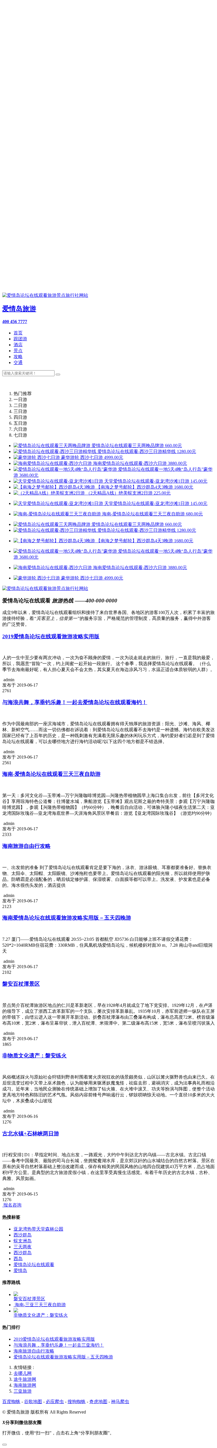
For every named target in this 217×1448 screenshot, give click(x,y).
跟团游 (20, 338)
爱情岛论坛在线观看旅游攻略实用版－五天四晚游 (63, 1357)
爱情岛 (20, 1270)
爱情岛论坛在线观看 (34, 1264)
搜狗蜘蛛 (77, 1401)
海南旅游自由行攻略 (34, 1351)
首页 (18, 332)
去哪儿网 (23, 1373)
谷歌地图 (33, 1401)
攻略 (18, 356)
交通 (18, 362)
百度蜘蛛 (11, 1401)
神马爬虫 (120, 1401)
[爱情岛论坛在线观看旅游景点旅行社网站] (45, 588)
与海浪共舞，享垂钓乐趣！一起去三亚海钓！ (59, 1345)
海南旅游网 (25, 1385)
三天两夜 (23, 1246)
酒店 (18, 344)
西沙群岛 (23, 1235)
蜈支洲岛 (23, 1240)
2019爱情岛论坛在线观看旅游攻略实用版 (54, 1339)
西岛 (18, 1258)
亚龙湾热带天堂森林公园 (38, 1229)
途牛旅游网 (25, 1379)
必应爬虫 (55, 1401)
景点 (18, 350)
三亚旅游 (23, 1391)
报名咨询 (11, 1205)
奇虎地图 (98, 1401)
